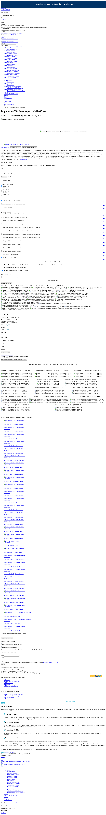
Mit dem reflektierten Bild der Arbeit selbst (15, 267)
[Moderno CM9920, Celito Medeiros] (14, 441)
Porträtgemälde (11, 64)
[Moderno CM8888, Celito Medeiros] (14, 484)
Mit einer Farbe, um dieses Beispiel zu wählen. (16, 270)
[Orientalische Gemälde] (10, 74)
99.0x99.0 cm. (6, 196)
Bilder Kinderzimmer (12, 79)
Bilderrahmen (10, 85)
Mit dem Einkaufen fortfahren (9, 33)
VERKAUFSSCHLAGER (11, 94)
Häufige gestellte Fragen (11, 686)
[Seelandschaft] (8, 65)
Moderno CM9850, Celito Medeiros (13, 439)
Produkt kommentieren (7, 638)
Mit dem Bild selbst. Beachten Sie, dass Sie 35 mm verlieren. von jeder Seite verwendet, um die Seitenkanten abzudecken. (35, 264)
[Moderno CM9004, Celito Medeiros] (14, 512)
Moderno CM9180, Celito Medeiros (13, 531)
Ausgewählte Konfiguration (11, 174)
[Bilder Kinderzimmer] (10, 77)
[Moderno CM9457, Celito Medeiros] (14, 477)
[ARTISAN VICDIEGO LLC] (9, 39)
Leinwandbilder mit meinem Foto (16, 91)
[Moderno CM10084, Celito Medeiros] (14, 456)
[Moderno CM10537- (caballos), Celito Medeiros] (17, 619)
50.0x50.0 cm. (6, 189)
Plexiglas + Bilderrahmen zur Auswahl (12, 241)
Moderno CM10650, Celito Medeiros (14, 567)
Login (9, 34)
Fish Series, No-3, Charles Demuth (13, 552)
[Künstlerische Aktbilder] (11, 71)
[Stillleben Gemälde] (9, 56)
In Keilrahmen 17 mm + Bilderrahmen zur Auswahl (15, 213)
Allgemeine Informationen (11, 681)
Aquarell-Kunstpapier (7, 207)
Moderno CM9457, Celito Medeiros (13, 481)
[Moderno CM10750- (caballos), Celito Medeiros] (17, 612)
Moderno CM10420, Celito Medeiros (14, 631)
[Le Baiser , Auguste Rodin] (11, 541)
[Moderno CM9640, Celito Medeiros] (14, 463)
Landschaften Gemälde (13, 55)
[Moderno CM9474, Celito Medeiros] (14, 470)
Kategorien (19, 46)
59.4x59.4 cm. (6, 191)
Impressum (7, 698)
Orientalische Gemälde (13, 76)
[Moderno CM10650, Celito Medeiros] (14, 562)
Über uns (7, 684)
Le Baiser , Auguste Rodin (11, 545)
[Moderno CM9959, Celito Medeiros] (14, 448)
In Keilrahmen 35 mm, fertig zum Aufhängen (13, 220)
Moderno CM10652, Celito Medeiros (14, 574)
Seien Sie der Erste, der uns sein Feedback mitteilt (13, 359)
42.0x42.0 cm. (6, 187)
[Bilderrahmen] (8, 83)
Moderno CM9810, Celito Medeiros (13, 424)
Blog (5, 97)
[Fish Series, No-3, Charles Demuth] (14, 548)
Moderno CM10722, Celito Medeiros (14, 595)
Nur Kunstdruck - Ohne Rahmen (10, 254)
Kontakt (6, 95)
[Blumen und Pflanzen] (10, 68)
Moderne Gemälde (12, 49)
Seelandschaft (10, 67)
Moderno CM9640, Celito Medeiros (13, 467)
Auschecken (4, 20)
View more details (70, 701)
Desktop (3, 757)
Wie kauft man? (8, 98)
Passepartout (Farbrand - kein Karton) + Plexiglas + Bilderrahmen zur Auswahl (21, 227)
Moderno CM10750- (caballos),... (13, 616)
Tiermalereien (10, 82)
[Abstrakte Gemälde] (9, 50)
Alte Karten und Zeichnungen (15, 88)
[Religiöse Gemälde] (9, 59)
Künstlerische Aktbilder (13, 73)
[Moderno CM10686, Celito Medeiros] (14, 584)
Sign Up (13, 34)
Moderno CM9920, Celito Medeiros (13, 446)
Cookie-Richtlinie (9, 697)
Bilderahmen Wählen (6, 283)
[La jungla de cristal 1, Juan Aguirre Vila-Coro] (13, 764)
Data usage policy (5, 36)
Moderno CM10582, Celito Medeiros (14, 559)
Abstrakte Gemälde (12, 52)
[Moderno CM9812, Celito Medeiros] (14, 427)
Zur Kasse (19, 33)
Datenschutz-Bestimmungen (12, 696)
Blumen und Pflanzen (13, 70)
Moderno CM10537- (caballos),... (13, 623)
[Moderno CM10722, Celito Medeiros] (14, 591)
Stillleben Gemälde (12, 58)
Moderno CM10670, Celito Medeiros (14, 581)
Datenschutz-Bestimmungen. (50, 662)
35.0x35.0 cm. (6, 186)
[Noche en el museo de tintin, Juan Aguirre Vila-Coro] (15, 761)
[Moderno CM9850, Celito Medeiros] (14, 434)
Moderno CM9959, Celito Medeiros (13, 453)
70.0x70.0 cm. (6, 192)
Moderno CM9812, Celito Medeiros (13, 431)
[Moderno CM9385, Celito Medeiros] (14, 534)
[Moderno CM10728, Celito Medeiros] (14, 598)
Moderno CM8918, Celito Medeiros (13, 503)
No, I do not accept (10, 752)
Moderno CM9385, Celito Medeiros (13, 538)
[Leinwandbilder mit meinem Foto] (13, 89)
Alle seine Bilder (5, 147)
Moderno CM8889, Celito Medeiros (13, 495)
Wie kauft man (8, 683)
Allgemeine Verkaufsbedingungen (13, 694)
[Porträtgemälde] (8, 62)
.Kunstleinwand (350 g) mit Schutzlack (11, 200)
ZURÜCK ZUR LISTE (15, 147)
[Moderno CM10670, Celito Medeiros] (14, 576)
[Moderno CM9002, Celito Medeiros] (14, 505)
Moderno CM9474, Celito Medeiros (13, 474)
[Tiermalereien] (8, 80)
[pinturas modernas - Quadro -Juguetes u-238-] (16, 144)
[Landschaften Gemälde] (10, 53)
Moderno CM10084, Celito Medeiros (14, 460)
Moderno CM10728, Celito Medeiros (14, 602)
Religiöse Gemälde (12, 61)
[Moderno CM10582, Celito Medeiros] (14, 555)
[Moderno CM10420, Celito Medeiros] (14, 626)
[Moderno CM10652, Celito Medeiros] (14, 569)
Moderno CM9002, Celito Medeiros (13, 510)
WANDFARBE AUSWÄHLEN (29, 147)
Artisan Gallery (8, 101)
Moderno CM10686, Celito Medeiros (14, 588)
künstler (6, 92)
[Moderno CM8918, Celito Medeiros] (14, 498)
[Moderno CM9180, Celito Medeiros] (14, 527)
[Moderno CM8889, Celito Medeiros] (14, 491)
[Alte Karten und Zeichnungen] (12, 86)
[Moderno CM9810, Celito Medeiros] (14, 420)
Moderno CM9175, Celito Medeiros (13, 524)
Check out (3, 813)
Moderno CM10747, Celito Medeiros (14, 609)
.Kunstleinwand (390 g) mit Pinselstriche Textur (13, 204)
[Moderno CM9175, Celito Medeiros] (14, 520)
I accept (3, 703)
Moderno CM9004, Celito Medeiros (13, 517)
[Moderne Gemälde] (9, 47)
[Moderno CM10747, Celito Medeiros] (14, 605)
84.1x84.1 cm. (6, 194)
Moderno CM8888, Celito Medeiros (13, 488)
